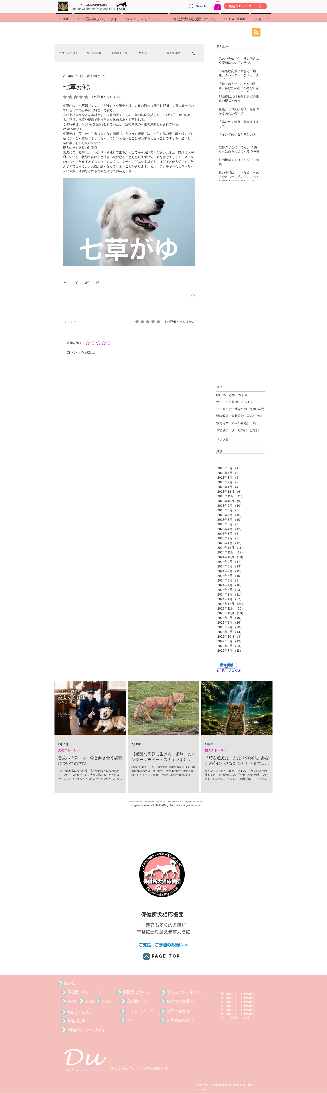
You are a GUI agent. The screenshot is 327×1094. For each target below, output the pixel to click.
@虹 (232, 395)
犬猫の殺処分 (240, 423)
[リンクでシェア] (87, 282)
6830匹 (221, 395)
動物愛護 (222, 416)
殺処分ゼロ (254, 416)
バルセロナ (224, 409)
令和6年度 (257, 409)
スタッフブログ (68, 53)
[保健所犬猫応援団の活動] (60, 983)
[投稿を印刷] (98, 282)
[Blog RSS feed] (256, 32)
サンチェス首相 (227, 402)
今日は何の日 (95, 53)
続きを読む (173, 53)
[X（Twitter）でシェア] (76, 282)
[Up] (146, 956)
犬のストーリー (120, 53)
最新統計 (237, 416)
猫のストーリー (148, 53)
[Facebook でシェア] (65, 282)
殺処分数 (222, 423)
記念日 (254, 430)
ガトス (242, 395)
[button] (217, 5)
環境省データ (225, 430)
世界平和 (240, 409)
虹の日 (242, 430)
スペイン (247, 402)
